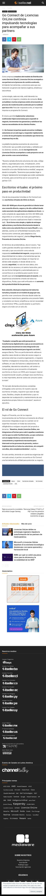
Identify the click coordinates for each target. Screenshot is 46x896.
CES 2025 (17, 790)
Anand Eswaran (22, 786)
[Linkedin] (20, 882)
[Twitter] (9, 39)
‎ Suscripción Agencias (23, 867)
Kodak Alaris (31, 804)
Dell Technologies (26, 793)
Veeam (22, 818)
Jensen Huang (7, 804)
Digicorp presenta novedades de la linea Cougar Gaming (12, 510)
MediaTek (6, 811)
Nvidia (22, 811)
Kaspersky (19, 804)
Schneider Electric (18, 815)
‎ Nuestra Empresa (23, 860)
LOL (16, 483)
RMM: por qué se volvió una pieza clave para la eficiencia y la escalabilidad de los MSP (27, 557)
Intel (9, 800)
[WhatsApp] (19, 39)
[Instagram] (14, 881)
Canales (5, 11)
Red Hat (6, 815)
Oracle (28, 811)
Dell (17, 793)
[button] (3, 3)
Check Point (25, 790)
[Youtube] (37, 882)
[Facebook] (4, 39)
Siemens (28, 815)
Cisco (33, 790)
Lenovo (17, 808)
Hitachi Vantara (31, 797)
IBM (4, 800)
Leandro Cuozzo (8, 808)
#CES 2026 (6, 786)
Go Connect (39, 481)
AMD (13, 786)
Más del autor (26, 524)
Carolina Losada (8, 790)
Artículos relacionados (10, 524)
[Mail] (26, 882)
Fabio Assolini (7, 797)
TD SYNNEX (14, 818)
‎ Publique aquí (23, 865)
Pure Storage (36, 811)
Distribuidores (12, 11)
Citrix (18, 481)
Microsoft (15, 811)
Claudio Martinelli (9, 793)
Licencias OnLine (7, 483)
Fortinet (16, 797)
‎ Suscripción (23, 862)
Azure (13, 481)
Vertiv (29, 818)
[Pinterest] (14, 39)
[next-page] (7, 565)
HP (39, 797)
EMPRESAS (30, 8)
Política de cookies (37, 887)
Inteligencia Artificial (20, 800)
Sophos (5, 818)
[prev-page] (3, 565)
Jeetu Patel (32, 800)
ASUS (30, 786)
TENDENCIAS (18, 8)
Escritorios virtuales (27, 481)
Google (23, 797)
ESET (35, 793)
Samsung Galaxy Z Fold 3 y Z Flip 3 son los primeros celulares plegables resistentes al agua (34, 512)
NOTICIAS (5, 8)
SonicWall (36, 815)
